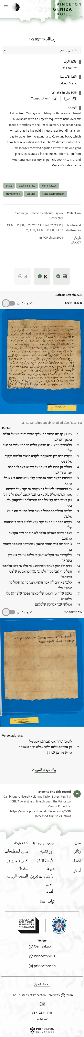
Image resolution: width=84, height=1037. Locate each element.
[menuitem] (77, 851)
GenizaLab (42, 946)
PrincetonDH (44, 956)
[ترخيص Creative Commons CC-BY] (42, 1005)
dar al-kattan (49, 185)
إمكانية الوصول (42, 984)
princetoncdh (45, 966)
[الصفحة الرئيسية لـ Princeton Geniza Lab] (56, 925)
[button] (67, 11)
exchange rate (27, 185)
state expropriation (53, 193)
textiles (31, 193)
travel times (13, 193)
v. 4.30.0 (42, 1019)
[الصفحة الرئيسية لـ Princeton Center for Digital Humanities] (28, 925)
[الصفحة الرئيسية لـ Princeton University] (42, 1030)
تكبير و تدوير (24, 303)
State (9, 185)
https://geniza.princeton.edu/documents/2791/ (40, 811)
